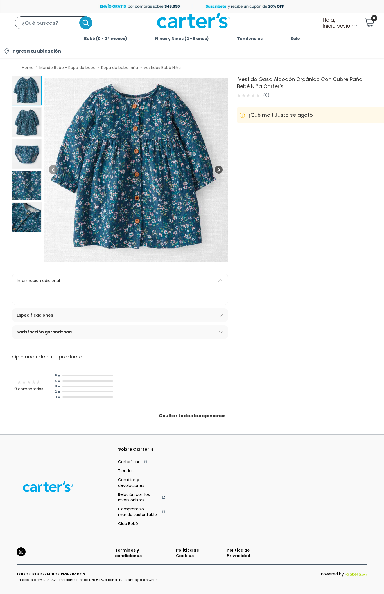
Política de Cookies (187, 553)
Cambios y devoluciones (131, 482)
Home (28, 67)
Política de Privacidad (238, 553)
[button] (53, 23)
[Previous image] (53, 169)
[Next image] (218, 169)
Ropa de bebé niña (119, 67)
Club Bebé (128, 523)
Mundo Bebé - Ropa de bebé (67, 67)
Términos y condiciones (128, 553)
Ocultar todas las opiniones (192, 416)
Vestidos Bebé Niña (162, 67)
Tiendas (126, 471)
